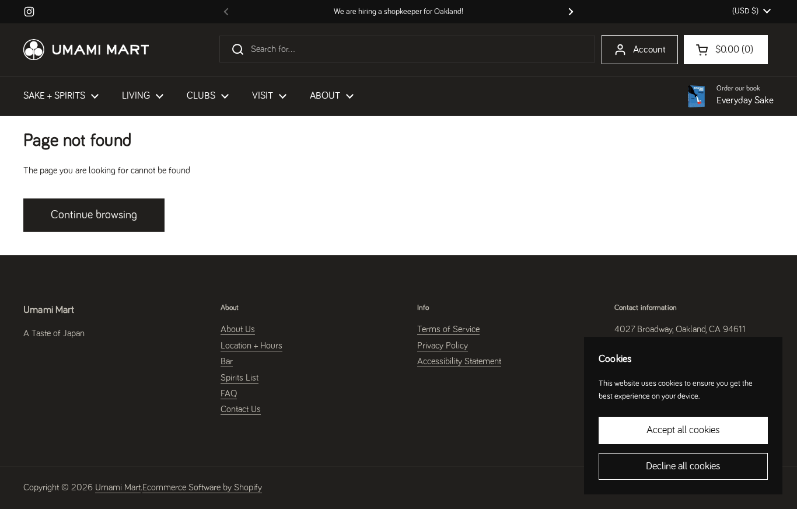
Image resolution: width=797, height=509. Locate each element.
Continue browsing (94, 215)
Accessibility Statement (459, 361)
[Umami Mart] (86, 49)
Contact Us (241, 409)
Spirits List (239, 377)
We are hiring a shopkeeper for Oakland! (398, 12)
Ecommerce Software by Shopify (202, 487)
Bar (227, 361)
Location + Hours (251, 345)
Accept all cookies (683, 430)
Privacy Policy (442, 345)
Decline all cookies (683, 466)
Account (649, 50)
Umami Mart (118, 487)
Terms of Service (448, 329)
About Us (238, 329)
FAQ (229, 393)
